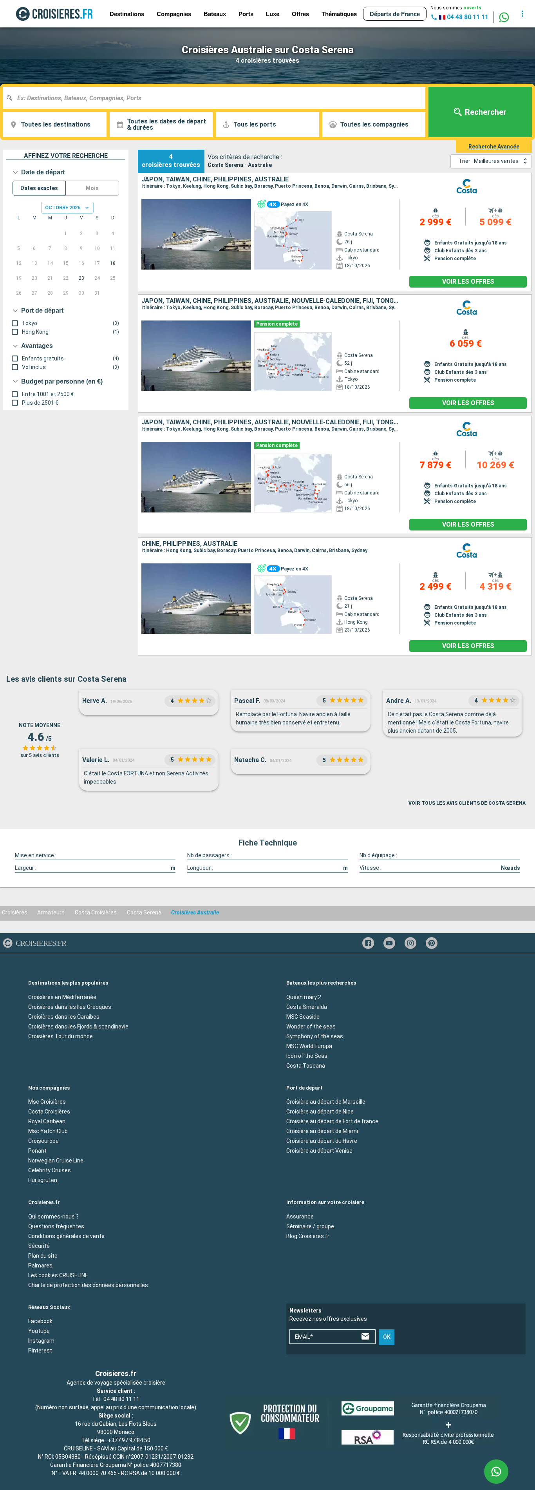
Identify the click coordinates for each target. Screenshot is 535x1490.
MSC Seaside (303, 1016)
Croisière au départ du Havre (321, 1141)
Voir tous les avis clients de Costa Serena (467, 803)
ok (386, 1337)
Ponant (37, 1151)
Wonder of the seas (311, 1026)
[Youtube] (389, 943)
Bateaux (215, 14)
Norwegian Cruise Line (55, 1160)
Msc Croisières (47, 1102)
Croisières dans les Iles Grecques (69, 1006)
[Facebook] (368, 943)
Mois (92, 188)
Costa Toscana (305, 1065)
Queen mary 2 (303, 997)
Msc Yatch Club (48, 1131)
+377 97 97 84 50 (129, 1440)
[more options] (522, 13)
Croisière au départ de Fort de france (332, 1121)
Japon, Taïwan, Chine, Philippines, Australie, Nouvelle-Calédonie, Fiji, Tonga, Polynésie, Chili (270, 301)
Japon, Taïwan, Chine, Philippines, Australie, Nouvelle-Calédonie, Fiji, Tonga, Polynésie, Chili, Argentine (270, 422)
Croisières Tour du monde (60, 1036)
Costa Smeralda (306, 1006)
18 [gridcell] (113, 263)
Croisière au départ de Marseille (325, 1102)
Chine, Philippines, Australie (189, 544)
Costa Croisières (96, 912)
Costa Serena (144, 912)
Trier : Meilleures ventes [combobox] (489, 161)
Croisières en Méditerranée (62, 997)
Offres (300, 14)
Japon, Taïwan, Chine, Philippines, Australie (215, 179)
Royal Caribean (46, 1121)
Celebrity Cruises (49, 1170)
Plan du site (43, 1255)
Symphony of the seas (314, 1036)
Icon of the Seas (306, 1055)
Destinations (127, 14)
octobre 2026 (62, 207)
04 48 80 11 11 (121, 1399)
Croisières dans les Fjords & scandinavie (78, 1026)
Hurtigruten (42, 1180)
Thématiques (339, 14)
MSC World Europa (309, 1046)
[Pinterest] (431, 943)
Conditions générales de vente (66, 1236)
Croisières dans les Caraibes (63, 1016)
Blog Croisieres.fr (307, 1236)
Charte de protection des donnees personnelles (88, 1285)
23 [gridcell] (81, 278)
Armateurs (51, 912)
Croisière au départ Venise (319, 1151)
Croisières (14, 912)
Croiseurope (43, 1141)
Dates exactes (39, 188)
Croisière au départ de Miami (322, 1131)
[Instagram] (410, 943)
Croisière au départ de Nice (320, 1111)
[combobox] (217, 98)
